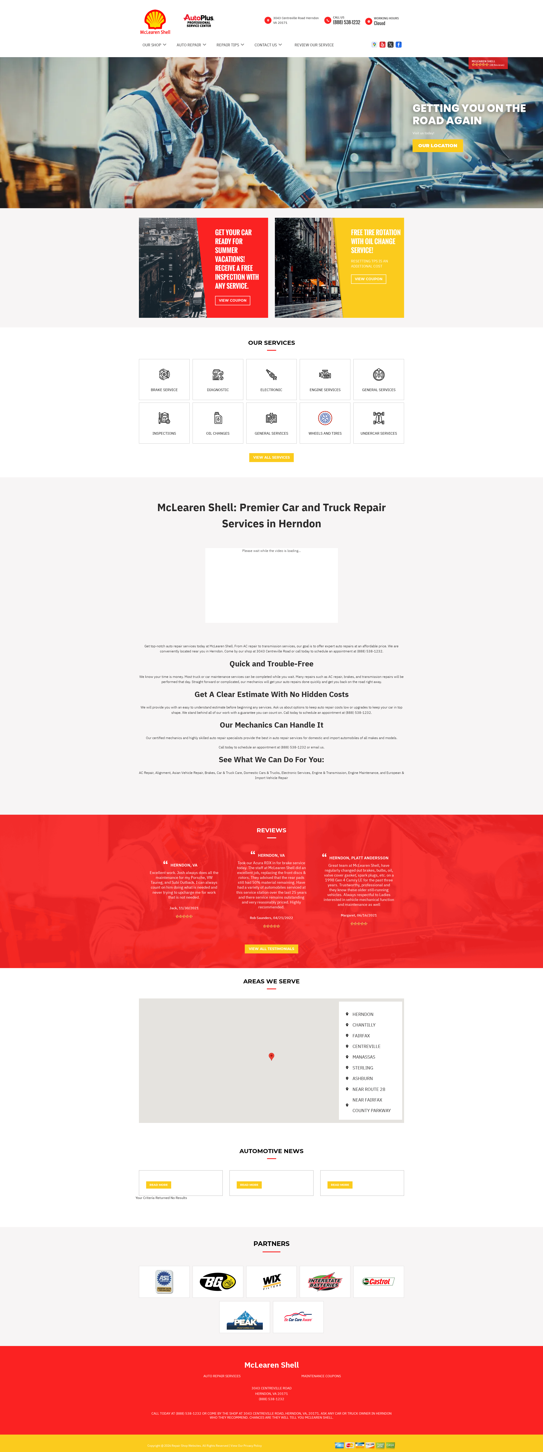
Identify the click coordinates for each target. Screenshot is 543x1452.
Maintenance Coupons (321, 1376)
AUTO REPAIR (189, 44)
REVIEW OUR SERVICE (314, 44)
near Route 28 (369, 1089)
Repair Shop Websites (186, 1446)
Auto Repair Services (222, 1376)
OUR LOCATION (437, 145)
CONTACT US (266, 44)
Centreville (367, 1046)
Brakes (210, 773)
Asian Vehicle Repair (187, 773)
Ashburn (363, 1078)
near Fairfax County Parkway (372, 1105)
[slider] (480, 64)
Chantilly (364, 1025)
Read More (159, 1184)
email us (317, 747)
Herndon (363, 1014)
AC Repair (146, 773)
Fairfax (361, 1035)
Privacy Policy (253, 1446)
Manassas (364, 1057)
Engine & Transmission (329, 773)
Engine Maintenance (363, 773)
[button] (271, 1057)
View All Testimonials (271, 949)
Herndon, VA (184, 865)
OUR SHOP (152, 44)
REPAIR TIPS (228, 44)
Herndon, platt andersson (359, 857)
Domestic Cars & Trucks (262, 773)
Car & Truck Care (229, 773)
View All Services (271, 457)
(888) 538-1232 (346, 22)
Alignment (163, 773)
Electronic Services (295, 773)
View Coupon (232, 300)
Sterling (363, 1068)
